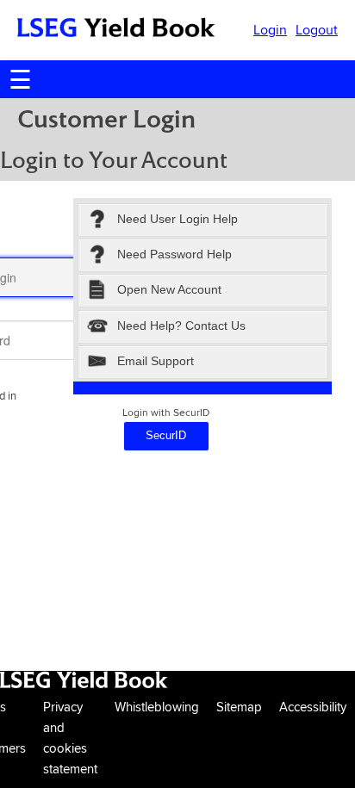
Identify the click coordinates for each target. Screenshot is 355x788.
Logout (317, 30)
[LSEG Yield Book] (116, 30)
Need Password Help (174, 254)
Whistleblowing (157, 707)
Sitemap (239, 707)
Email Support (155, 361)
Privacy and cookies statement (70, 738)
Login (270, 30)
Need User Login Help (177, 219)
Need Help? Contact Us (181, 325)
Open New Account (169, 290)
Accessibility (312, 707)
